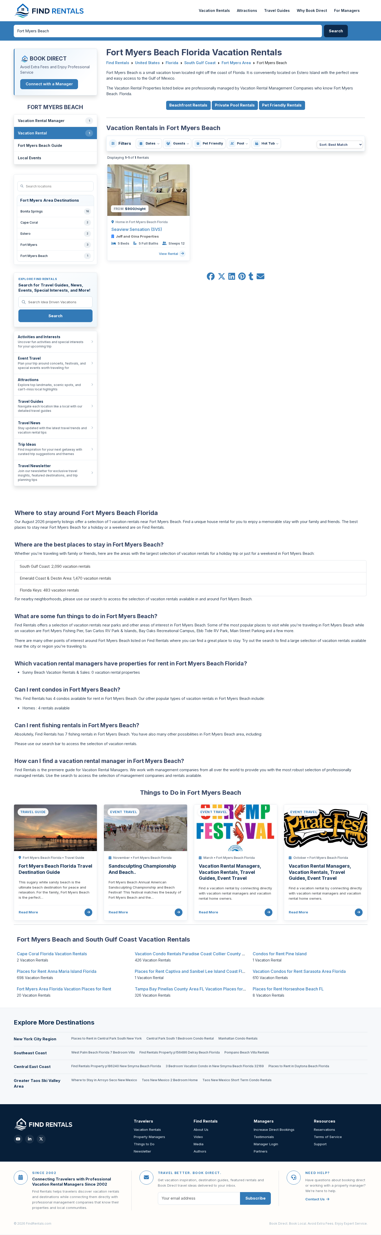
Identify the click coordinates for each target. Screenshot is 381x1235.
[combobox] (168, 31)
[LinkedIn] (29, 1139)
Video (198, 1137)
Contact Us (315, 1199)
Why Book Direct (312, 10)
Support (320, 1144)
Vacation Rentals (214, 10)
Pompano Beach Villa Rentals (246, 1052)
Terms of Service (328, 1137)
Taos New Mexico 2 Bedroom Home (170, 1080)
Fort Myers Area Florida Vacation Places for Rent (64, 988)
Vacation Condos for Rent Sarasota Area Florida (299, 971)
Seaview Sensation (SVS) (136, 229)
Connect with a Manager (49, 83)
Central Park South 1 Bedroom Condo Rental (180, 1038)
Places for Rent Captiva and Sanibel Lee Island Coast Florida (193, 971)
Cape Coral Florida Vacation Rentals (52, 953)
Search (55, 315)
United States (147, 62)
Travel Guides (277, 10)
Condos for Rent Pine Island (280, 953)
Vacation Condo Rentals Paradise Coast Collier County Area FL (196, 953)
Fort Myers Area (236, 62)
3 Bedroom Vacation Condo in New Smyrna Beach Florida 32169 (215, 1066)
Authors (200, 1151)
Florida (172, 62)
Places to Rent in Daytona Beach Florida (299, 1066)
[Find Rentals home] (49, 10)
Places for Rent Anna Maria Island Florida (56, 971)
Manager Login (266, 1144)
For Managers (347, 10)
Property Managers (149, 1137)
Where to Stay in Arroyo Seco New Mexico (104, 1080)
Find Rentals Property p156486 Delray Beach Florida (179, 1052)
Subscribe (255, 1198)
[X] (41, 1139)
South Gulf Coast (200, 62)
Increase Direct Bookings (274, 1129)
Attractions (247, 10)
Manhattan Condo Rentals (238, 1038)
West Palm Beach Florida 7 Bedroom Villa (103, 1052)
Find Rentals (117, 62)
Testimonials (264, 1137)
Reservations (324, 1129)
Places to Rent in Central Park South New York (106, 1038)
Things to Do (144, 1144)
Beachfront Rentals (188, 105)
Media (198, 1144)
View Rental (169, 253)
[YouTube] (18, 1139)
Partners (260, 1151)
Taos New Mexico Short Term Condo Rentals (237, 1080)
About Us (201, 1129)
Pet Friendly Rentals (282, 105)
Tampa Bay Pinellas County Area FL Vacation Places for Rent (194, 988)
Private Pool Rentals (235, 105)
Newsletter (142, 1151)
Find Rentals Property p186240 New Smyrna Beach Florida (116, 1066)
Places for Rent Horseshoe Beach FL (288, 988)
